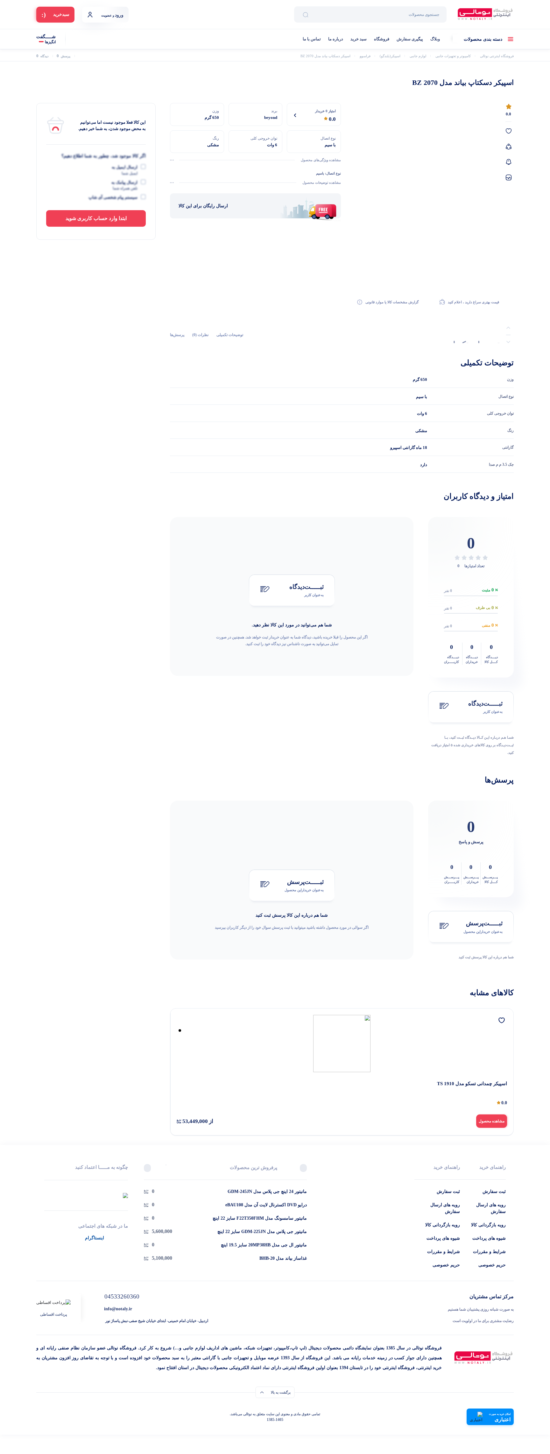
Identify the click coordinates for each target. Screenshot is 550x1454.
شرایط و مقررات (489, 1251)
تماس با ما (312, 39)
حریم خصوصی (492, 1265)
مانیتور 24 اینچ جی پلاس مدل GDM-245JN (267, 1191)
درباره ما (335, 39)
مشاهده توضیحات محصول (321, 182)
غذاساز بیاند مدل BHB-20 (283, 1258)
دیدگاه (42, 56)
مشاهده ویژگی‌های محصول (321, 160)
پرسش (63, 56)
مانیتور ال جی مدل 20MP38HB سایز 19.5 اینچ (264, 1245)
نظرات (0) (200, 335)
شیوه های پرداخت (489, 1238)
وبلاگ (435, 39)
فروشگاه (381, 39)
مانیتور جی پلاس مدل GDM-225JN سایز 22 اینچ (262, 1231)
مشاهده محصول (491, 1121)
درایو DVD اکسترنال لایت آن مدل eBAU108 (266, 1204)
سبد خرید (358, 39)
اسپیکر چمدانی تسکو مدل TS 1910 (472, 1083)
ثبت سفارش (494, 1191)
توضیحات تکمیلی (229, 335)
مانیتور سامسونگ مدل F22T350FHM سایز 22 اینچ (260, 1218)
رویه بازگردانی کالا (488, 1225)
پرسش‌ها (177, 335)
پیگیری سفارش (410, 39)
